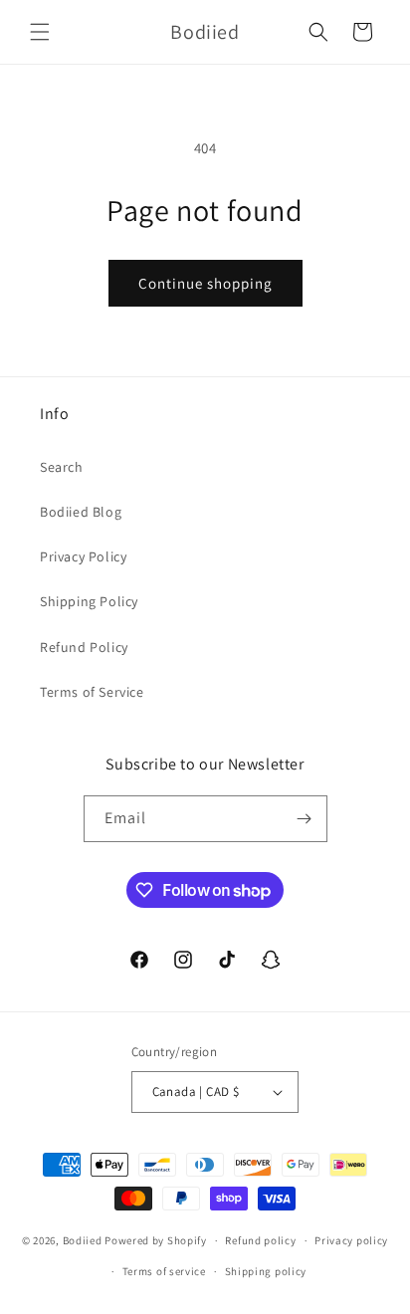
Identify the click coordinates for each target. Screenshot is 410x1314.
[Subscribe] (304, 818)
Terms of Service (92, 692)
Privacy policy (351, 1240)
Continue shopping (205, 283)
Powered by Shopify (155, 1240)
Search (62, 467)
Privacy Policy (83, 556)
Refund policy (260, 1240)
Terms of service (164, 1271)
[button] (40, 32)
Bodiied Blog (80, 512)
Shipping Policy (89, 601)
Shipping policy (266, 1271)
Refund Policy (84, 647)
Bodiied (82, 1240)
